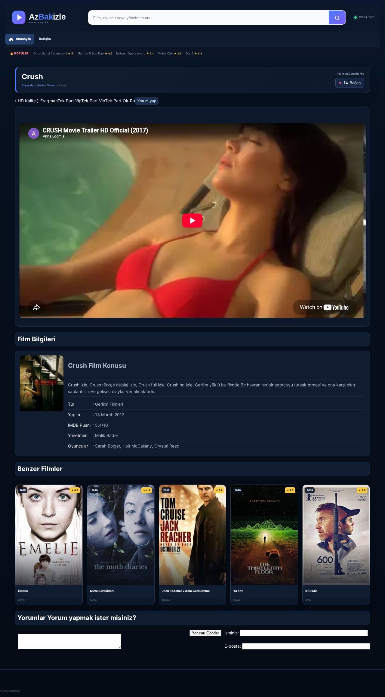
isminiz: (231, 632)
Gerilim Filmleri (46, 85)
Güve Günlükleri (102, 591)
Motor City (170, 53)
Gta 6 (194, 53)
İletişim (45, 39)
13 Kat (238, 591)
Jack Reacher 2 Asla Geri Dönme (186, 591)
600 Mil (311, 591)
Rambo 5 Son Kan (95, 53)
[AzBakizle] (45, 17)
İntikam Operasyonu (135, 53)
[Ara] (337, 18)
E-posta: (232, 646)
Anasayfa (27, 85)
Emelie (23, 591)
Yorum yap (146, 101)
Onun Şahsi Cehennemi (53, 53)
